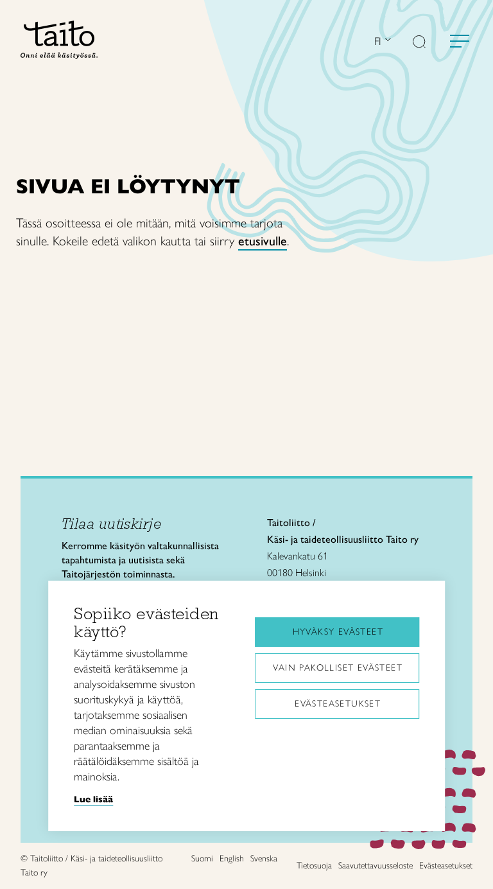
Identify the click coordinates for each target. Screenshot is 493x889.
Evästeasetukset (338, 703)
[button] (419, 43)
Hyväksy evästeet (338, 631)
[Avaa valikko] (459, 41)
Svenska (263, 858)
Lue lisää (93, 799)
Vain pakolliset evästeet (337, 667)
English (232, 858)
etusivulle (262, 241)
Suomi (202, 858)
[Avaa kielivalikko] (386, 41)
